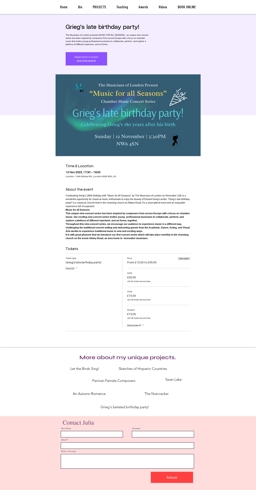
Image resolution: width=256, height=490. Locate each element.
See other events (86, 60)
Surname (136, 428)
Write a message (68, 451)
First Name (66, 428)
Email (63, 440)
